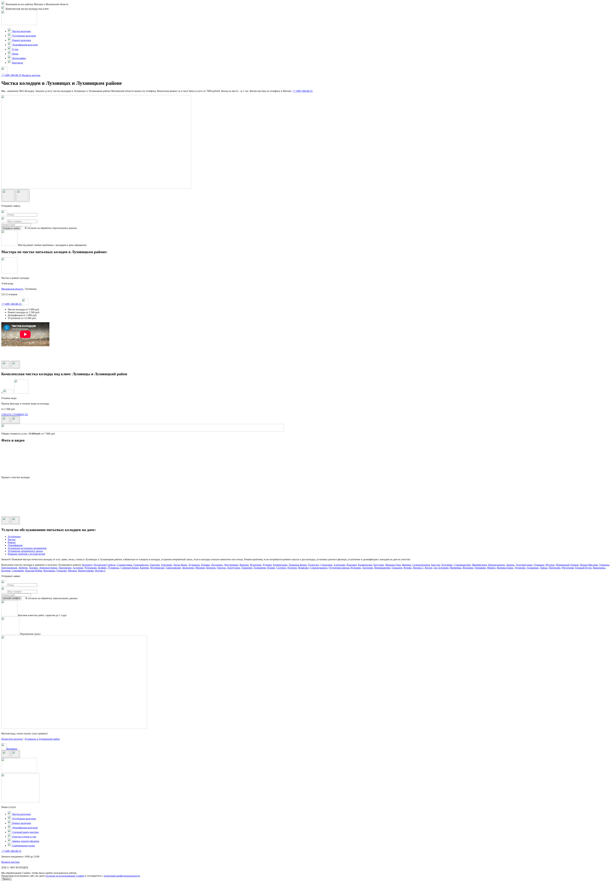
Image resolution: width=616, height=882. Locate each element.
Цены (15, 53)
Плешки (205, 564)
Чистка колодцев (21, 31)
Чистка (11, 539)
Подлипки (217, 564)
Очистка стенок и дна (24, 836)
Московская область (12, 289)
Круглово (379, 564)
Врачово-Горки (505, 567)
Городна (221, 567)
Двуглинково (231, 564)
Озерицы (604, 564)
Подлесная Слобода (104, 564)
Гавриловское (173, 567)
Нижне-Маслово (589, 564)
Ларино (510, 564)
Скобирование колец (23, 845)
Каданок (6, 570)
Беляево (102, 567)
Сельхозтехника (421, 564)
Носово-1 (100, 570)
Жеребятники (479, 564)
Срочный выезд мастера (25, 832)
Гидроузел (313, 564)
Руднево (267, 564)
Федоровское (157, 567)
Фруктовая (568, 567)
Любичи (23, 567)
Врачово (244, 564)
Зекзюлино (188, 567)
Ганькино (397, 567)
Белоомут (87, 564)
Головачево (260, 567)
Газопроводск (141, 564)
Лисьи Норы (180, 564)
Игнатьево (255, 564)
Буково (271, 567)
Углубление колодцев (24, 35)
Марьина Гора (393, 564)
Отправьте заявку (11, 228)
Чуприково (91, 567)
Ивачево (406, 564)
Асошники (533, 567)
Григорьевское (9, 567)
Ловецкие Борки (48, 567)
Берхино (211, 567)
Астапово (78, 567)
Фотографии (19, 58)
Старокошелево (462, 564)
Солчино (281, 567)
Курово (408, 567)
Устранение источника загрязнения (27, 548)
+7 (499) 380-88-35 (11, 75)
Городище (166, 564)
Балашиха (11, 748)
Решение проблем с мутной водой (26, 554)
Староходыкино (318, 567)
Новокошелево (382, 567)
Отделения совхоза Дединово (345, 567)
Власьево (352, 564)
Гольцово (61, 570)
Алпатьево (339, 564)
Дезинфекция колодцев (25, 44)
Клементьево (280, 564)
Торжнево (246, 567)
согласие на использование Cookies (65, 875)
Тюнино (33, 567)
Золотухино (233, 567)
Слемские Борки (129, 567)
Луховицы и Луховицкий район (42, 739)
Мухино (550, 564)
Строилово (326, 564)
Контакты (17, 62)
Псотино (292, 567)
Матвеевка (456, 567)
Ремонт (12, 542)
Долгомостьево (524, 564)
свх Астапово (441, 567)
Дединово (520, 567)
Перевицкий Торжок (567, 564)
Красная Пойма (33, 570)
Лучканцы (194, 564)
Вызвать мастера (31, 75)
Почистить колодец (12, 739)
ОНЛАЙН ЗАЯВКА (11, 598)
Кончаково (49, 570)
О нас (15, 49)
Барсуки (435, 564)
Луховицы (113, 567)
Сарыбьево (18, 570)
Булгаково (447, 564)
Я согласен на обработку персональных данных (51, 228)
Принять (7, 879)
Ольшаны (539, 564)
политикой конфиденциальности (122, 875)
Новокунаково (86, 570)
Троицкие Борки (298, 564)
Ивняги (491, 567)
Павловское (65, 567)
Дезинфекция (15, 545)
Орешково (480, 567)
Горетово (155, 564)
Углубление (14, 536)
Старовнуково (124, 564)
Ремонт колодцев (21, 40)
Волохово (468, 567)
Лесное (428, 567)
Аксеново (367, 567)
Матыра (72, 570)
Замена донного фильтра (25, 841)
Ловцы (544, 567)
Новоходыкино (496, 564)
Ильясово (303, 567)
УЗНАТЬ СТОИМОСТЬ (14, 414)
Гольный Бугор (583, 567)
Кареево (144, 567)
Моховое (200, 567)
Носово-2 (418, 567)
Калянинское (365, 564)
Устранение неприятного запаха (25, 551)
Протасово (554, 567)
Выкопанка (599, 567)
